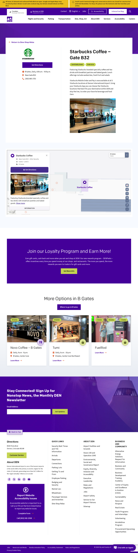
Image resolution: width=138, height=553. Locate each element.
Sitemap (86, 506)
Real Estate (120, 507)
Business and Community (120, 467)
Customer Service (17, 455)
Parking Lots (57, 467)
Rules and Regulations (88, 486)
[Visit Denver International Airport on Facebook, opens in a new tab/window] (9, 479)
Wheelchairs (56, 493)
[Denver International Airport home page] (16, 19)
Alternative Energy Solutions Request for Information (120, 456)
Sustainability (120, 497)
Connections (57, 463)
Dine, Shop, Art (81, 19)
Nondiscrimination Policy (37, 548)
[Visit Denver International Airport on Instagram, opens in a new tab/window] (24, 479)
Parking (51, 19)
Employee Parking (59, 478)
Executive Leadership (87, 479)
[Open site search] (130, 11)
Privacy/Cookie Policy (14, 550)
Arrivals (55, 455)
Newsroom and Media (20, 548)
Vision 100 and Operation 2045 (89, 454)
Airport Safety (89, 495)
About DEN (95, 19)
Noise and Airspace (119, 502)
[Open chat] (123, 547)
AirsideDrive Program (120, 523)
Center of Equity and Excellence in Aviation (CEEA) (121, 489)
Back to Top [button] (16, 432)
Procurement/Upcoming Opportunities (125, 530)
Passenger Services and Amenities (59, 498)
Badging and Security (57, 483)
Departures (56, 459)
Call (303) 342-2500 (24, 518)
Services (107, 19)
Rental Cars (56, 489)
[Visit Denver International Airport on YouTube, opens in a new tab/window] (29, 479)
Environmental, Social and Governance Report (91, 462)
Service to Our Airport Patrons (89, 501)
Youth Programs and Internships (121, 513)
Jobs (84, 11)
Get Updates (60, 411)
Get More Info (69, 271)
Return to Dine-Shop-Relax (22, 42)
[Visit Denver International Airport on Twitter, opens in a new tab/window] (14, 479)
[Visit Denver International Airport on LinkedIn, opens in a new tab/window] (19, 479)
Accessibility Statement (55, 548)
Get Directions (37, 65)
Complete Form (24, 513)
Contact (64, 11)
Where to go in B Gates (69, 307)
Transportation (64, 19)
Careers (132, 19)
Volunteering (120, 518)
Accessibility (98, 11)
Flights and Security (36, 19)
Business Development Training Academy (120, 476)
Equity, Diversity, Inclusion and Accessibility (90, 472)
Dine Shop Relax (58, 503)
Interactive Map (118, 11)
